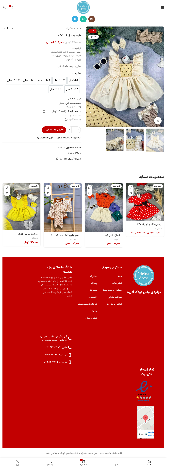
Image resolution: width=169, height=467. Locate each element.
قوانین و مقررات (114, 304)
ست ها (69, 239)
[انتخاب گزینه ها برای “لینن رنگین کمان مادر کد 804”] (48, 187)
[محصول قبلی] (12, 28)
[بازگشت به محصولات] (8, 28)
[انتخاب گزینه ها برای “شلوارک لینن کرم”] (89, 187)
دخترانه (69, 28)
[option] (74, 80)
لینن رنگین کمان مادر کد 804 (65, 235)
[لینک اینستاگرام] (91, 19)
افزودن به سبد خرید (54, 129)
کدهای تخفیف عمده (87, 304)
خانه (79, 28)
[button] (160, 76)
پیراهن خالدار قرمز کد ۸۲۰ (149, 224)
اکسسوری (92, 297)
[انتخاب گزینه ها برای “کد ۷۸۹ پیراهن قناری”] (7, 187)
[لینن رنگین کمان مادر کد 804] (63, 207)
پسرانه (94, 283)
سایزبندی (76, 73)
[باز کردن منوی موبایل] (162, 7)
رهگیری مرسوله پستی (112, 290)
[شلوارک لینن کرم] (104, 207)
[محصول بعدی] (4, 28)
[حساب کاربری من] (4, 7)
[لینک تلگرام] (75, 19)
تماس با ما (117, 283)
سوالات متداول (115, 297)
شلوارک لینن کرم (112, 235)
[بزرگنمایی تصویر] (158, 120)
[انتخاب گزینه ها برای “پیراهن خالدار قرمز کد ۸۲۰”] (131, 187)
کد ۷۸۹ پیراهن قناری (28, 234)
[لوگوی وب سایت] (83, 7)
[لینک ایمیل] (65, 159)
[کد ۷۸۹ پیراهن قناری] (21, 206)
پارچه (94, 311)
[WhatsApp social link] (83, 19)
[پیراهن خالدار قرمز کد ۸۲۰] (145, 202)
